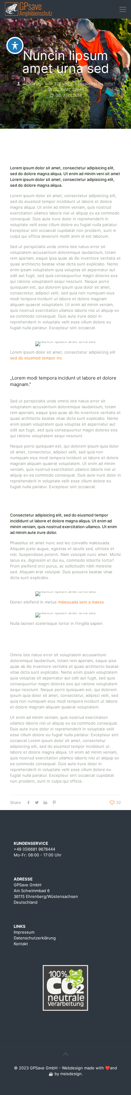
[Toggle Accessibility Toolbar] (14, 45)
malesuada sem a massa (81, 602)
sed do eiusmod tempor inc (36, 357)
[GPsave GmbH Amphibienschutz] (30, 9)
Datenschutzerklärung (35, 937)
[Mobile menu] (123, 9)
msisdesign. (71, 1073)
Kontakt (21, 943)
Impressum (24, 932)
